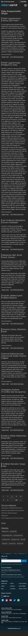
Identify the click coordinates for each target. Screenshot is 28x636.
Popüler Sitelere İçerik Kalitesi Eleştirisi (12, 296)
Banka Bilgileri (22, 586)
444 (24, 1)
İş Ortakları (12, 588)
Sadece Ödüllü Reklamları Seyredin (14, 436)
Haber (7, 57)
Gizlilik (11, 583)
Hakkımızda (4, 583)
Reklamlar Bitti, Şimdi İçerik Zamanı (12, 256)
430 (16, 500)
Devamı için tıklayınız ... (6, 54)
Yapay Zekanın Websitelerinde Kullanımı (11, 508)
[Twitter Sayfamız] (14, 601)
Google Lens (4, 515)
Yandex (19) (20, 543)
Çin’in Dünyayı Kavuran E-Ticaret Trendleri (12, 518)
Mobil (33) (4, 543)
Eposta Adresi (4, 558)
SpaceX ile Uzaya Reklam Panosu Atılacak (12, 510)
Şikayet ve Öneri (23, 588)
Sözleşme (12, 586)
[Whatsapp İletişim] (18, 601)
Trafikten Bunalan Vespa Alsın (13, 465)
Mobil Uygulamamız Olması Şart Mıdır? (11, 19)
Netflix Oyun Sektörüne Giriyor (9, 513)
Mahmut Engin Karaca (18, 57)
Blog (2, 588)
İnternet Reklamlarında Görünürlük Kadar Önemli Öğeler (14, 355)
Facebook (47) (6, 539)
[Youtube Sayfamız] (10, 601)
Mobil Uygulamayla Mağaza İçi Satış (11, 63)
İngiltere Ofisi (4, 620)
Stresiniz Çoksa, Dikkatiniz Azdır (14, 330)
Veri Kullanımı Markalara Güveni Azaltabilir (13, 221)
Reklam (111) (5, 531)
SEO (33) (23, 539)
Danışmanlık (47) (18, 535)
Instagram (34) (15, 539)
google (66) (13, 531)
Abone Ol (24, 560)
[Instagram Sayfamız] (6, 601)
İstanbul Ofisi (4, 616)
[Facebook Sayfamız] (2, 601)
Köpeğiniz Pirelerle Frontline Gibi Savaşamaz (14, 390)
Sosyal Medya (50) (7, 535)
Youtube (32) (12, 543)
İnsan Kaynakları (23, 583)
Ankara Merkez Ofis (6, 608)
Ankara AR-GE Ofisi (6, 612)
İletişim (3, 586)
